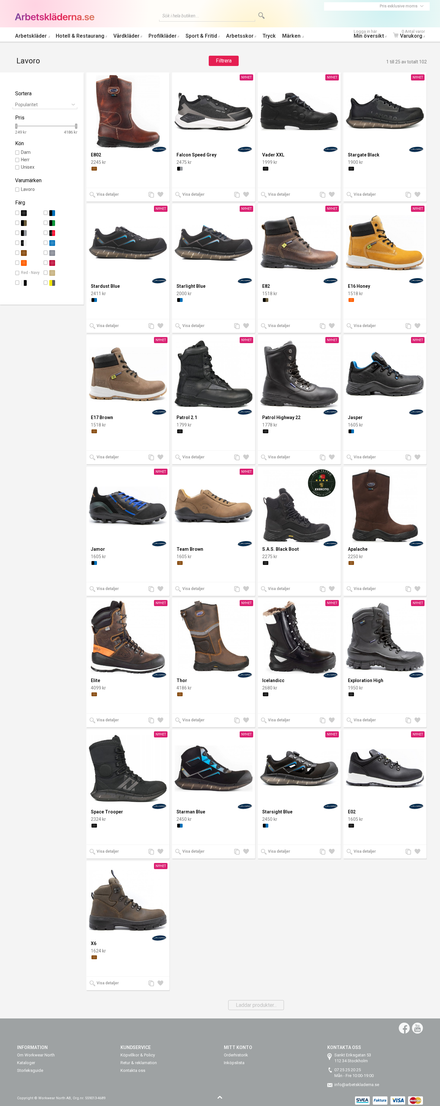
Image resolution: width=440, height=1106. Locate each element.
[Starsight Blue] (299, 768)
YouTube (417, 1028)
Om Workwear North (36, 1055)
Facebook (404, 1028)
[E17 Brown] (128, 374)
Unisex (27, 167)
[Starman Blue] (214, 768)
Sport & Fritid (201, 36)
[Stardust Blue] (128, 242)
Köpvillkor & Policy (137, 1055)
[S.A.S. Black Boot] (299, 505)
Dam (26, 152)
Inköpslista (234, 1062)
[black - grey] (180, 168)
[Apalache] (385, 505)
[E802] (128, 111)
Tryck (269, 36)
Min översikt (369, 34)
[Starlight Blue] (214, 242)
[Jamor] (128, 505)
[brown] (94, 168)
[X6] (128, 900)
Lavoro (28, 189)
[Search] (261, 15)
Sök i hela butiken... (180, 15)
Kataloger (26, 1062)
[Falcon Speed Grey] (214, 111)
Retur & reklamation (138, 1062)
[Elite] (128, 637)
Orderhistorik (236, 1055)
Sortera (23, 93)
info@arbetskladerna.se (356, 1084)
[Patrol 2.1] (214, 374)
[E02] (385, 768)
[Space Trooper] (128, 768)
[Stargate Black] (385, 111)
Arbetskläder (31, 36)
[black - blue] (94, 300)
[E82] (299, 242)
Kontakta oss (132, 1070)
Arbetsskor (239, 36)
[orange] (351, 300)
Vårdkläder (126, 36)
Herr (25, 159)
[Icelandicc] (299, 637)
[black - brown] (265, 300)
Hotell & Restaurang (80, 36)
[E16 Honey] (385, 242)
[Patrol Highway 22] (299, 374)
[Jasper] (385, 374)
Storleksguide (30, 1070)
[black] (265, 168)
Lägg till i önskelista (162, 195)
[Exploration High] (385, 637)
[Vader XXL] (299, 111)
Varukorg (412, 34)
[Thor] (214, 637)
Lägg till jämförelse (153, 195)
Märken (291, 36)
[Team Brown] (214, 505)
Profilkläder (162, 36)
